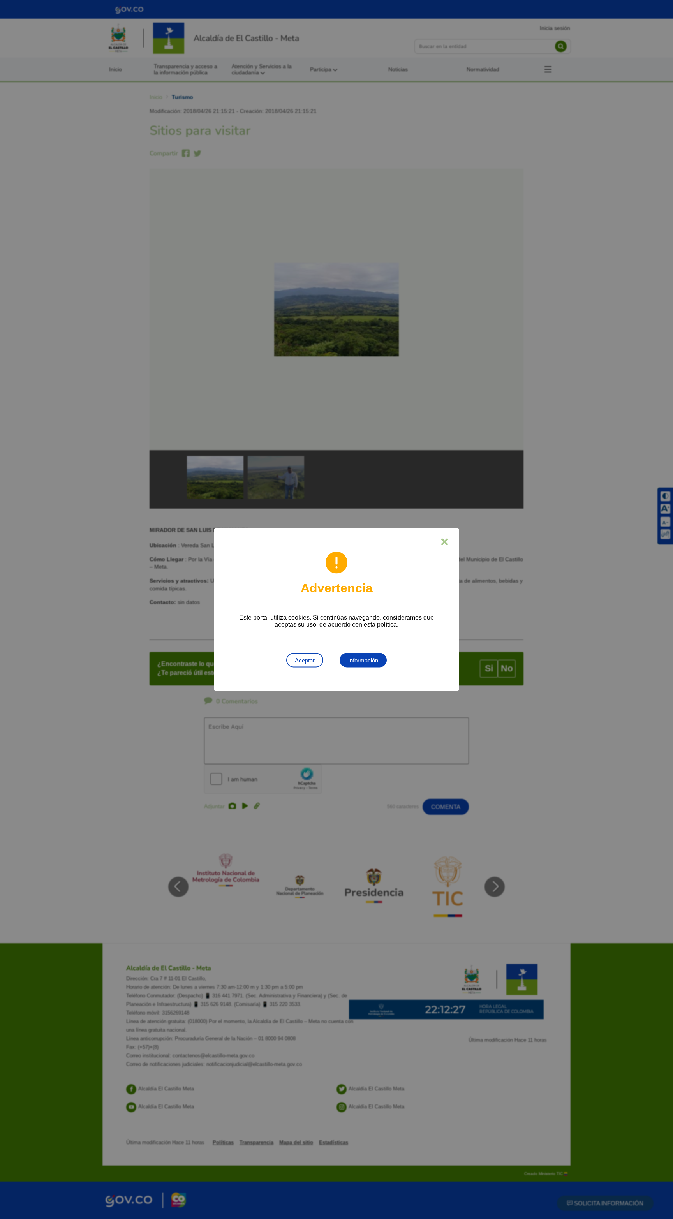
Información (363, 660)
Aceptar (305, 660)
